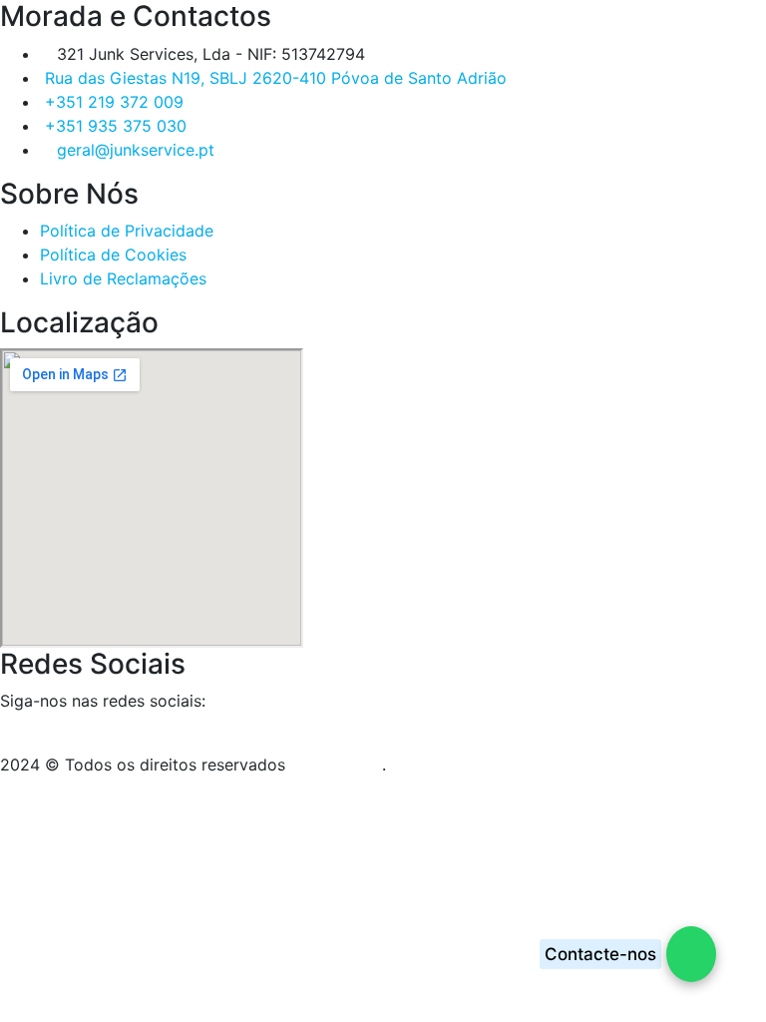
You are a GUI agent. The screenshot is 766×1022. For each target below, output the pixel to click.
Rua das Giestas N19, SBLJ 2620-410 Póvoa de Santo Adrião (276, 78)
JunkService (336, 764)
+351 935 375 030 (116, 126)
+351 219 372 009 (114, 102)
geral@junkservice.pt (135, 150)
